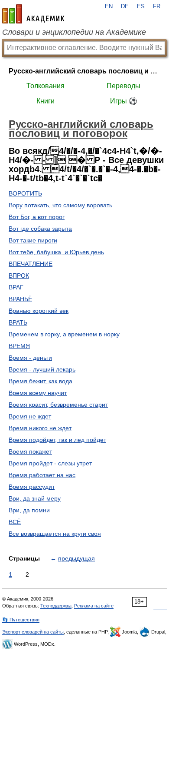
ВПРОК (19, 275)
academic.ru (33, 13)
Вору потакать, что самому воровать (60, 205)
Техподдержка (56, 605)
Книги (45, 101)
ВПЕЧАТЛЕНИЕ (30, 263)
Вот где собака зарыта (40, 228)
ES (141, 6)
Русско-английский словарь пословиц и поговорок (84, 71)
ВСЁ (15, 521)
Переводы (123, 86)
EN (109, 6)
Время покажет (30, 451)
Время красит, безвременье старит (58, 404)
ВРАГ (16, 287)
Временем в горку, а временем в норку (64, 334)
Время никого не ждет (40, 428)
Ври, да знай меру (35, 498)
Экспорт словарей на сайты (33, 631)
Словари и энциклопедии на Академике (74, 32)
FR (156, 6)
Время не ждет (30, 416)
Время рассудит (32, 486)
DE (125, 6)
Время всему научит (38, 392)
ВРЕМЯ (19, 345)
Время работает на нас (42, 474)
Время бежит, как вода (40, 381)
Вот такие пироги (33, 240)
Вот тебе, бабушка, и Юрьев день (56, 252)
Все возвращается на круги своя (55, 533)
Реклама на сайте (94, 605)
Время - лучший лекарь (42, 369)
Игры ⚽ (123, 101)
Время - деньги (30, 357)
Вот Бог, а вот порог (37, 216)
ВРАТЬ (18, 322)
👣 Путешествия (20, 619)
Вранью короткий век (38, 310)
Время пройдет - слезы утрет (50, 463)
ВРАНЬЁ (20, 298)
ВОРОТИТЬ (25, 193)
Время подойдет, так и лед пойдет (57, 439)
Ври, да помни (29, 510)
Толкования (45, 86)
